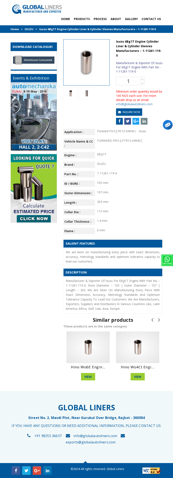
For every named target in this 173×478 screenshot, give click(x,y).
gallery (131, 19)
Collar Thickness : (77, 221)
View (88, 377)
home (65, 19)
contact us (151, 19)
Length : (70, 203)
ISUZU (29, 29)
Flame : (69, 231)
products (82, 19)
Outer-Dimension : (78, 193)
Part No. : (71, 174)
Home (15, 29)
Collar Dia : (72, 212)
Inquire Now (131, 112)
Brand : (69, 165)
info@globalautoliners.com (134, 104)
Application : (73, 132)
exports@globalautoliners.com (91, 442)
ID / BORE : (72, 184)
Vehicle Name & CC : (78, 143)
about (116, 19)
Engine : (70, 155)
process (100, 19)
